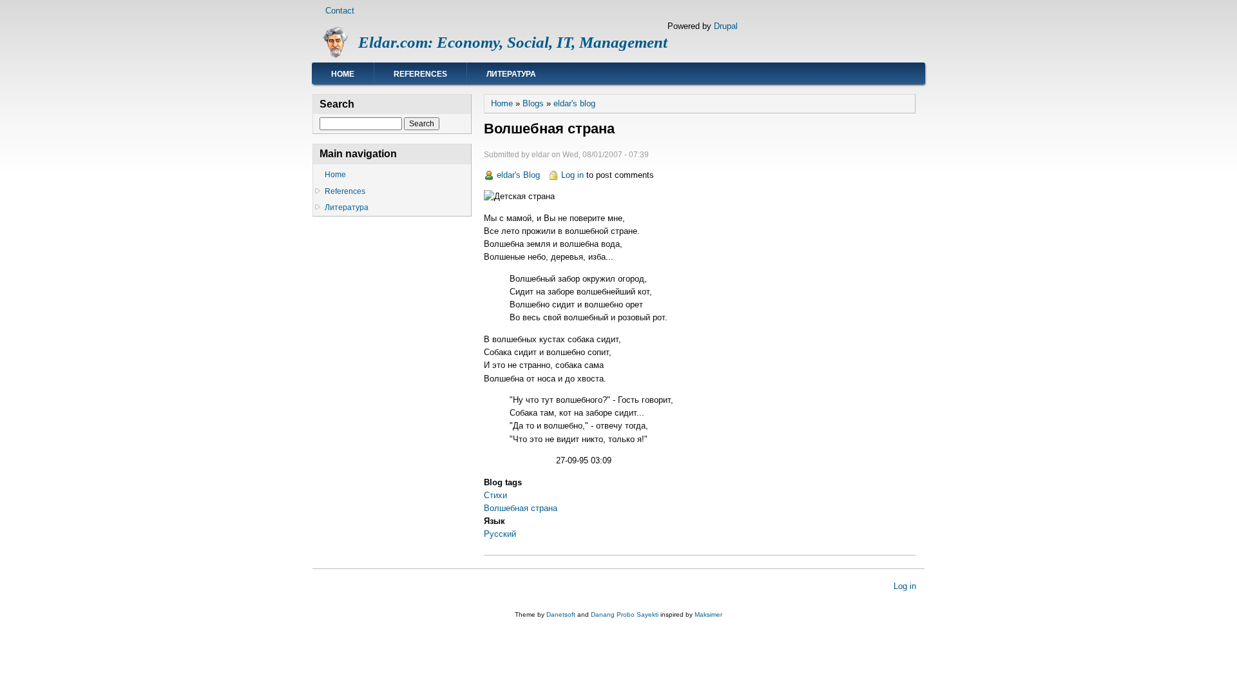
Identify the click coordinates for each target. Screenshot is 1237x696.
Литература (511, 74)
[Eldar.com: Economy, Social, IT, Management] (335, 56)
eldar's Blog (518, 175)
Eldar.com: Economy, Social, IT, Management (512, 42)
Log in (572, 175)
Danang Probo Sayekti (624, 614)
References (420, 74)
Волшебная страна (520, 508)
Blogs (533, 103)
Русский (500, 534)
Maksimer (708, 614)
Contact (339, 10)
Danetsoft (560, 614)
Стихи (495, 495)
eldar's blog (574, 103)
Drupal (726, 26)
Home (342, 74)
